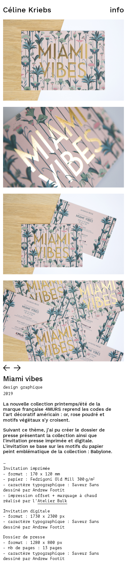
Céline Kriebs (27, 10)
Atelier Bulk (52, 501)
